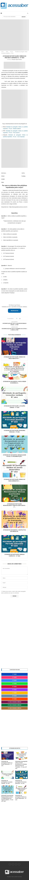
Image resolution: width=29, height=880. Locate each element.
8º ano (11, 51)
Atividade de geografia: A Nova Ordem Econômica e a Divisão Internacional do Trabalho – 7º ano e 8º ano (21, 765)
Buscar (23, 16)
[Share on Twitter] (19, 318)
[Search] (27, 13)
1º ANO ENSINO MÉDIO (14, 702)
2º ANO (14, 677)
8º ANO (14, 695)
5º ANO (14, 686)
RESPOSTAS (14, 310)
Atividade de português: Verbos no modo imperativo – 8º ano (20, 797)
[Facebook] (10, 864)
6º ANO (14, 689)
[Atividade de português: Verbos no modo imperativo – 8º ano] (14, 468)
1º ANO (14, 674)
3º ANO (14, 680)
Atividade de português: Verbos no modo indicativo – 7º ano (6, 763)
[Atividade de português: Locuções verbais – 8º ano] (14, 395)
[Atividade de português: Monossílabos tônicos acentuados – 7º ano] (14, 493)
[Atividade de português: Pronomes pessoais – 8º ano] (14, 419)
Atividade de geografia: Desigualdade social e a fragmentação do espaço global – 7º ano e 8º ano (7, 798)
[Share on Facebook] (18, 318)
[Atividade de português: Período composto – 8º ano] (14, 543)
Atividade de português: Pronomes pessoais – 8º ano (21, 782)
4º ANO (14, 683)
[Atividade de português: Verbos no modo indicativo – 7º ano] (14, 346)
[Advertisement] (14, 33)
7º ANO (14, 692)
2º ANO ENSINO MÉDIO (14, 705)
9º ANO (14, 699)
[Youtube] (16, 864)
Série (7, 51)
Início (2, 51)
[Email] (19, 864)
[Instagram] (13, 864)
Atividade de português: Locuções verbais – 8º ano (6, 782)
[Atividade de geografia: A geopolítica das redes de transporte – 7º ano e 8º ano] (14, 519)
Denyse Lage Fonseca (17, 59)
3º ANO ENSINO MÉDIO (14, 708)
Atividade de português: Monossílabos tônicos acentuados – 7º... (14, 505)
